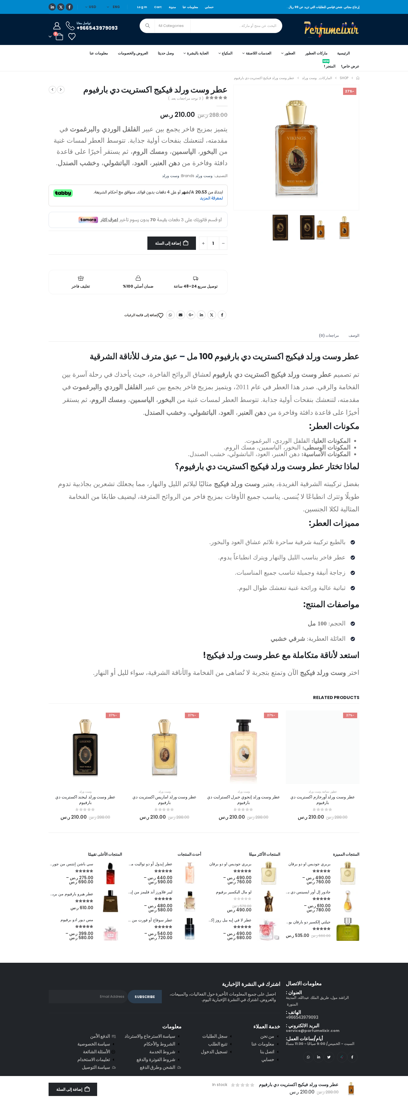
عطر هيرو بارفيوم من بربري (70, 894)
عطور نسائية (329, 792)
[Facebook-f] (352, 1057)
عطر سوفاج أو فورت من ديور (148, 920)
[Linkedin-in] (318, 1057)
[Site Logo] (331, 29)
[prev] (61, 90)
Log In (142, 7)
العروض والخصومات (133, 53)
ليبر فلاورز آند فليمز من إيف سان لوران (140, 892)
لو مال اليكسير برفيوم (233, 892)
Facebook (222, 314)
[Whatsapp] (308, 1057)
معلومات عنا (190, 7)
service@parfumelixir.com (312, 1030)
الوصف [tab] (354, 335)
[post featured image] (347, 873)
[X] (60, 7)
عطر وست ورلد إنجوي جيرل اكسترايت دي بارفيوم (243, 799)
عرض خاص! (350, 66)
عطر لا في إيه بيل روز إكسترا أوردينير (220, 920)
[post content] (322, 747)
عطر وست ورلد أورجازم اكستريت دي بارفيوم (322, 799)
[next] (52, 90)
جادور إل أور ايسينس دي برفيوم (305, 892)
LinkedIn (201, 314)
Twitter (211, 314)
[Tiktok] (342, 1057)
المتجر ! (329, 65)
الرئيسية (343, 53)
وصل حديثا (166, 53)
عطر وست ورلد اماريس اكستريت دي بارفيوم (164, 799)
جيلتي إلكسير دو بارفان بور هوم (305, 922)
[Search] (147, 26)
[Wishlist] (71, 36)
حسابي (209, 7)
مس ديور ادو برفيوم (77, 919)
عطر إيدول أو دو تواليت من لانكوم (144, 864)
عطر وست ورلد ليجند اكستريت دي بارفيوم (85, 799)
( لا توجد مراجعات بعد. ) (185, 98)
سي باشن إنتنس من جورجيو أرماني (64, 864)
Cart (158, 7)
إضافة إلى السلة (168, 243)
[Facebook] (69, 7)
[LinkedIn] (52, 7)
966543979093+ (302, 1017)
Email (180, 314)
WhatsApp (170, 314)
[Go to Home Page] (357, 78)
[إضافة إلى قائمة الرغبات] (351, 718)
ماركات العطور (316, 53)
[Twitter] (329, 1057)
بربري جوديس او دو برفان (309, 864)
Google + (191, 314)
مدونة (172, 7)
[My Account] (56, 25)
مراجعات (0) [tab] (329, 335)
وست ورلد (204, 176)
